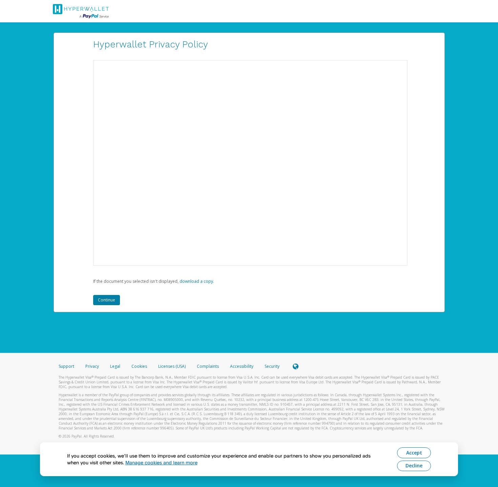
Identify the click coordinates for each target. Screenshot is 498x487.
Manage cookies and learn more (161, 462)
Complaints (208, 366)
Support (66, 366)
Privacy (92, 366)
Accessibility (241, 366)
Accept (414, 452)
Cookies (139, 366)
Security (272, 366)
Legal (115, 366)
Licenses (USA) (172, 366)
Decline (414, 465)
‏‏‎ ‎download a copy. (196, 281)
